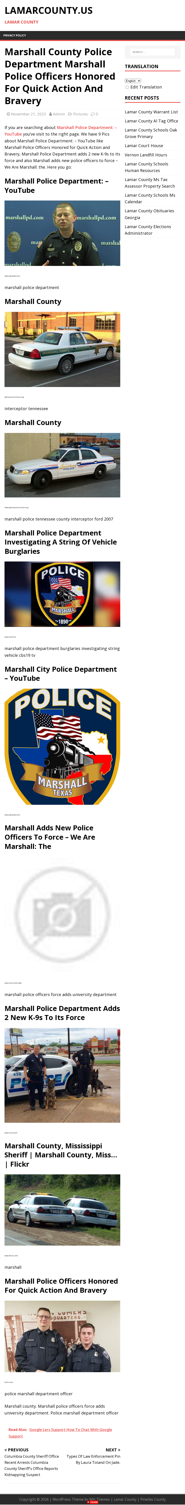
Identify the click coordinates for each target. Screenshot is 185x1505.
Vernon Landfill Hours (146, 155)
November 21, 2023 (28, 114)
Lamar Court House (144, 145)
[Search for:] (152, 52)
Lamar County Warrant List (151, 112)
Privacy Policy (14, 35)
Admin (59, 114)
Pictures (80, 114)
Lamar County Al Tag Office (151, 121)
